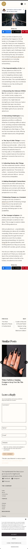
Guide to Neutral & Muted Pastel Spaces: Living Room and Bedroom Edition (21, 324)
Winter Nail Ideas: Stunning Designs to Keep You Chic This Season (12, 382)
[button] (25, 519)
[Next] (26, 362)
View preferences (14, 543)
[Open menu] (25, 4)
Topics (4, 498)
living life (4, 242)
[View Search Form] (22, 4)
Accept (14, 534)
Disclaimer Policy (15, 546)
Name (4, 428)
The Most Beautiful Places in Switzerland (7, 322)
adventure (5, 201)
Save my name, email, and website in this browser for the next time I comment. (14, 448)
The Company (7, 485)
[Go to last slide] (1, 362)
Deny (14, 538)
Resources (6, 511)
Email (4, 435)
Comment (6, 405)
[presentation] (14, 361)
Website (5, 442)
